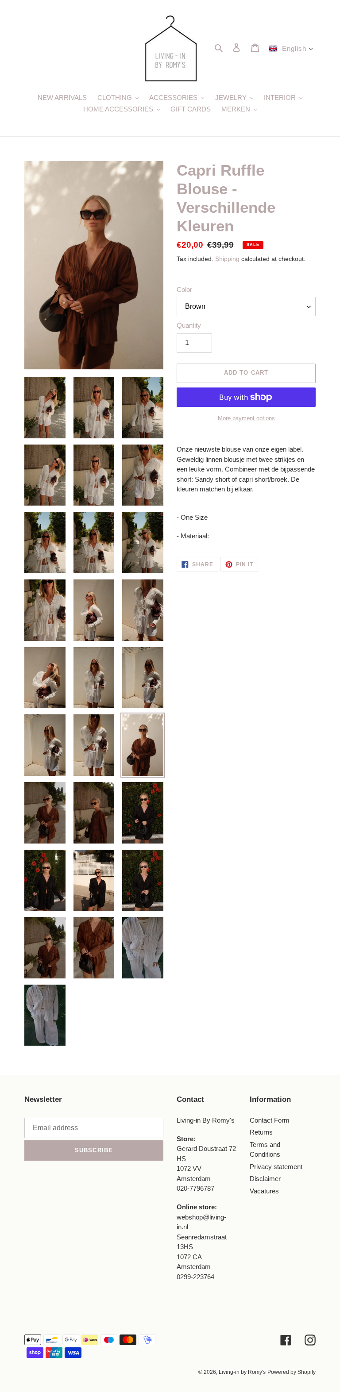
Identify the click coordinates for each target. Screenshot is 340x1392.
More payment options (246, 418)
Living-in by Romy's (242, 1372)
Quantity (189, 325)
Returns (261, 1132)
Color (184, 289)
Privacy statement (276, 1166)
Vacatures (264, 1191)
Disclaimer (265, 1178)
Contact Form (270, 1120)
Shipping (227, 258)
